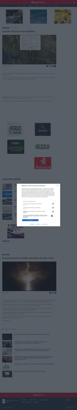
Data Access (38, 224)
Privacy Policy (44, 224)
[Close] (58, 186)
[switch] (52, 204)
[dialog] (38, 205)
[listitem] (38, 201)
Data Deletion (32, 224)
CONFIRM (30, 220)
